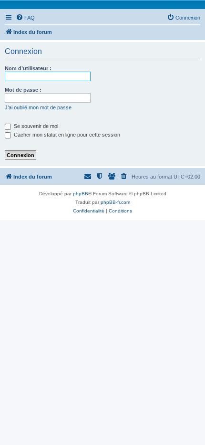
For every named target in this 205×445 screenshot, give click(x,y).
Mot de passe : (23, 90)
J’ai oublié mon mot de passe (38, 107)
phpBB (80, 193)
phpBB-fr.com (115, 202)
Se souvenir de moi (35, 126)
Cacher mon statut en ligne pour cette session (66, 135)
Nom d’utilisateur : (28, 68)
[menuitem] (25, 17)
